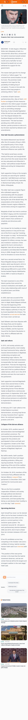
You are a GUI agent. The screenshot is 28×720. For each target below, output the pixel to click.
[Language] (5, 2)
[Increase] (26, 42)
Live (23, 5)
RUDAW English (7, 41)
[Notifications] (25, 2)
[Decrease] (23, 42)
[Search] (7, 2)
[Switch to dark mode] (23, 2)
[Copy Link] (15, 35)
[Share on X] (5, 35)
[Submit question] (4, 577)
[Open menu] (2, 5)
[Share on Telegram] (10, 35)
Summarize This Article (13, 582)
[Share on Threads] (12, 35)
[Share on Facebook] (2, 35)
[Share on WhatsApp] (7, 35)
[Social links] (2, 2)
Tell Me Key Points (12, 586)
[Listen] (14, 42)
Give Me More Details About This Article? (17, 591)
